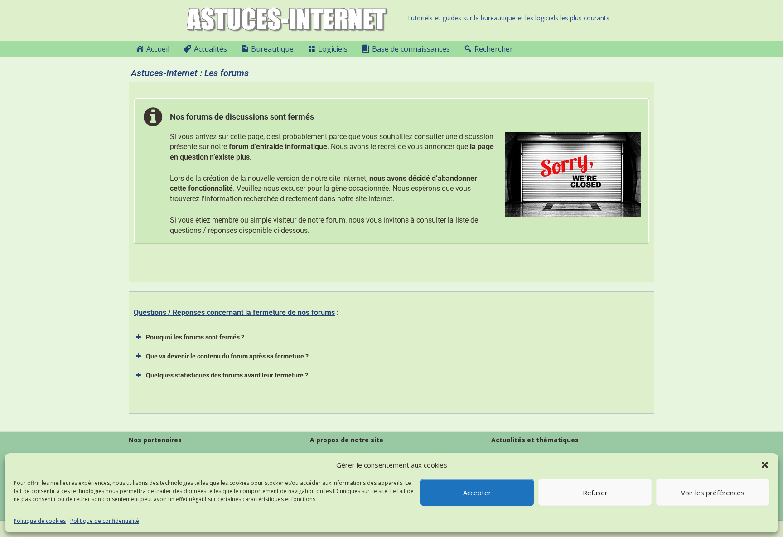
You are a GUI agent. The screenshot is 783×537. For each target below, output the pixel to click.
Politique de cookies (40, 521)
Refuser (595, 492)
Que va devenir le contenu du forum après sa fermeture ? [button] (227, 356)
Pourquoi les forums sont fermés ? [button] (195, 337)
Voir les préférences (712, 492)
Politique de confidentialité (104, 521)
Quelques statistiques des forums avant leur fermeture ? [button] (227, 375)
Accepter (477, 492)
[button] (764, 464)
